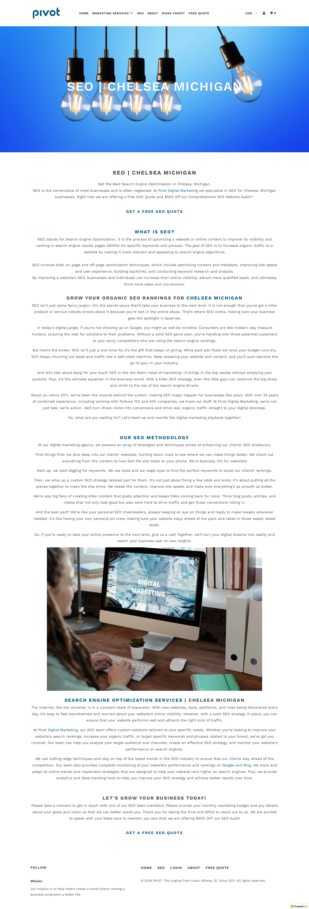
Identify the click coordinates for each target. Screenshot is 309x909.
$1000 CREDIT (173, 13)
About (152, 13)
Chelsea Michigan (164, 172)
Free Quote (199, 13)
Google (228, 765)
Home (84, 13)
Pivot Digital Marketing (178, 190)
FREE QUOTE (217, 868)
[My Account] (264, 13)
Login (176, 868)
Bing (247, 765)
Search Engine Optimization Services (124, 700)
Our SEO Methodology (154, 437)
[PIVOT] (52, 13)
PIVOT (157, 881)
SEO (140, 13)
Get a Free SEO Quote (154, 211)
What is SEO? (155, 231)
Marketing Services (111, 13)
